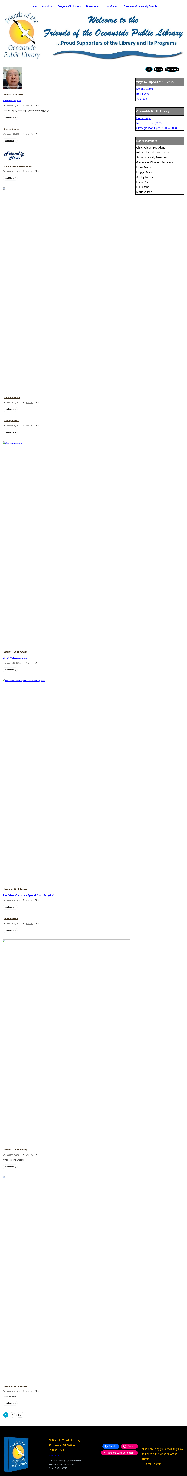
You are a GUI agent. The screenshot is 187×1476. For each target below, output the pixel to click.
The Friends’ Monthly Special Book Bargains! (28, 895)
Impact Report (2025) (149, 123)
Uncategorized (11, 918)
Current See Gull (12, 397)
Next (20, 1415)
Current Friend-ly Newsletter (18, 166)
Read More (9, 117)
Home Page (143, 118)
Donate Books (144, 88)
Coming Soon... (11, 129)
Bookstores (93, 6)
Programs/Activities (69, 6)
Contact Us (54, 1456)
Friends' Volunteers (13, 94)
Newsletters (172, 69)
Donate (158, 69)
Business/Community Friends (140, 6)
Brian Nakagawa (12, 100)
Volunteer (142, 98)
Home (33, 6)
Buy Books (142, 93)
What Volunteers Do (15, 658)
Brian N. (29, 106)
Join (149, 69)
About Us (47, 6)
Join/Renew (111, 6)
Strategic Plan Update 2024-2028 (156, 128)
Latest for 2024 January (15, 652)
